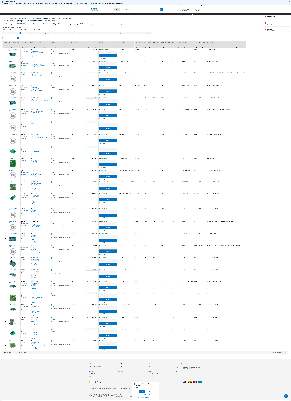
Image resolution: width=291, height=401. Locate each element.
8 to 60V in (33, 188)
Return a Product (122, 371)
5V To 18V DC (34, 277)
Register (187, 9)
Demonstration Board (36, 148)
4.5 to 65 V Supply (35, 214)
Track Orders (196, 5)
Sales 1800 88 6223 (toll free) (96, 366)
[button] (92, 14)
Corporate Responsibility (153, 373)
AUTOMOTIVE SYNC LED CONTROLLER (40, 125)
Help (190, 5)
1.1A (32, 276)
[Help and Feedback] (286, 396)
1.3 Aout (33, 202)
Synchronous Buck (125, 24)
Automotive (33, 53)
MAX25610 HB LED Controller (38, 273)
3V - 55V (33, 66)
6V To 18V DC (34, 264)
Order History (121, 369)
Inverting (33, 200)
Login (183, 9)
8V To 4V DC (34, 57)
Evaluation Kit (34, 87)
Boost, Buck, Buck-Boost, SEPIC (111, 24)
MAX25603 (33, 236)
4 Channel (33, 89)
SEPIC (32, 201)
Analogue (33, 186)
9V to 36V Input (34, 153)
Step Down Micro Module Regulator (39, 345)
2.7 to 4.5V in (34, 324)
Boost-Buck (33, 288)
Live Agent (91, 371)
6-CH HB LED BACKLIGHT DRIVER (39, 137)
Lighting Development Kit (37, 111)
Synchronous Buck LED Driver (38, 213)
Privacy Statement (93, 388)
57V (32, 154)
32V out (33, 335)
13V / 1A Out (34, 348)
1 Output (33, 241)
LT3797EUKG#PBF (35, 173)
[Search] (161, 9)
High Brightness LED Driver (37, 115)
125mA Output (34, 156)
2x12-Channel (34, 250)
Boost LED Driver (35, 151)
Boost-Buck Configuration (37, 252)
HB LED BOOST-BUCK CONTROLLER (39, 100)
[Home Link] (94, 9)
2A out (32, 313)
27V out (32, 165)
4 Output (33, 113)
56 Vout (32, 203)
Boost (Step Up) (34, 333)
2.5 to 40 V (33, 176)
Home (3, 18)
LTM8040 (33, 343)
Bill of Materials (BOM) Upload (187, 14)
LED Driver (33, 249)
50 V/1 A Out (34, 178)
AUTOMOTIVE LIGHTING (36, 75)
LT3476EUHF (34, 161)
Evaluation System (35, 247)
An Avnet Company (93, 394)
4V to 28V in (34, 334)
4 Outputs (33, 167)
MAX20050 (33, 211)
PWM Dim (33, 323)
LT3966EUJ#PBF (35, 150)
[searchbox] (140, 9)
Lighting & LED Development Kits (35, 18)
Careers (149, 371)
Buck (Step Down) (35, 162)
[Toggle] (3, 29)
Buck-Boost (33, 175)
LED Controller (34, 321)
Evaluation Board (35, 51)
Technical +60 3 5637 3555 (95, 369)
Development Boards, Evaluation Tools (16, 18)
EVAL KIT (33, 74)
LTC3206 (33, 320)
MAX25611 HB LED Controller (38, 260)
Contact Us (185, 5)
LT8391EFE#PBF (34, 296)
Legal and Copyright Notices (104, 388)
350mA (32, 166)
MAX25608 (33, 248)
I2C (31, 205)
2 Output (33, 315)
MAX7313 (33, 224)
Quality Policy (150, 369)
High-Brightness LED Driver (37, 90)
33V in (32, 164)
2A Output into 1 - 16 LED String (38, 65)
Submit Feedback (93, 373)
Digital (32, 239)
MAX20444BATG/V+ (35, 112)
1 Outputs (33, 302)
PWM (32, 152)
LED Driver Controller (36, 174)
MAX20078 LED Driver (36, 64)
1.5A (32, 56)
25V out (33, 299)
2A (31, 301)
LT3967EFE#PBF (35, 196)
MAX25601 (33, 285)
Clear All (18, 27)
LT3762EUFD (34, 332)
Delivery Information (123, 373)
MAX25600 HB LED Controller (38, 52)
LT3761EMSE (34, 184)
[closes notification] (289, 2)
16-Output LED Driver (36, 225)
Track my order (121, 366)
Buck (32, 198)
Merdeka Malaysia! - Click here (170, 5)
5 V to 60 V (33, 242)
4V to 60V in (34, 298)
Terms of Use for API (128, 388)
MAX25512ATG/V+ (35, 88)
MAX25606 (33, 284)
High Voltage (34, 55)
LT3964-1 (33, 307)
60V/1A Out (33, 189)
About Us (149, 366)
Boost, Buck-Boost (138, 24)
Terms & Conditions (117, 388)
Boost (99, 24)
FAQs (90, 376)
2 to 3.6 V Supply (35, 226)
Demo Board (34, 160)
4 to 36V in (33, 312)
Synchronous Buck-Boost (37, 297)
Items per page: (8, 352)
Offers (180, 5)
